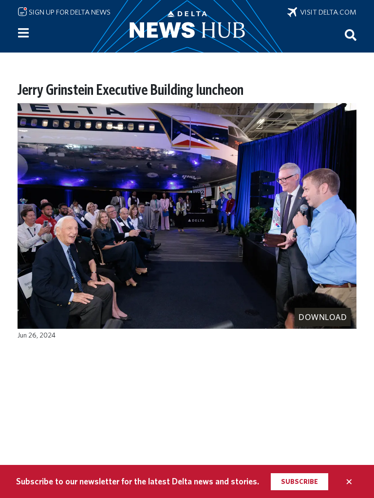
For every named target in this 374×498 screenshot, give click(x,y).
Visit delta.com (326, 12)
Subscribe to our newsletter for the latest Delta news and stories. (137, 481)
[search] (350, 34)
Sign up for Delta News (69, 12)
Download (323, 317)
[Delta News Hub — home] (187, 26)
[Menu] (23, 33)
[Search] (350, 34)
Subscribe (299, 481)
